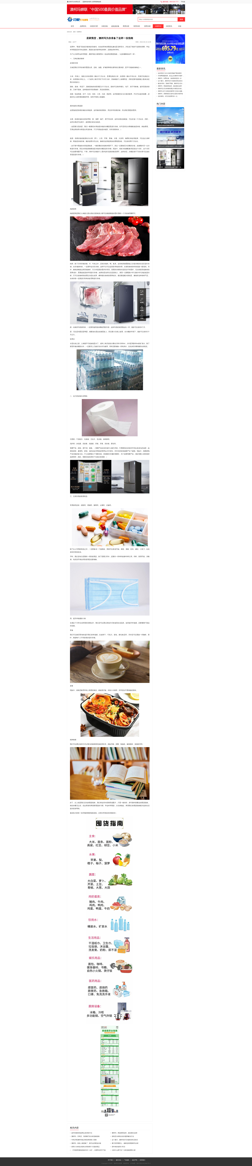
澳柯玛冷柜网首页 (74, 1)
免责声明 (134, 1160)
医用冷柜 (137, 26)
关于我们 (110, 1160)
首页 (72, 26)
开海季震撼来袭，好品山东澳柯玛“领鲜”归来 (171, 76)
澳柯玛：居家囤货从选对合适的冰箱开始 (170, 93)
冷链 (179, 26)
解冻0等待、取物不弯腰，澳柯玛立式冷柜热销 (172, 83)
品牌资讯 (83, 26)
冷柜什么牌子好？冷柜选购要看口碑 (123, 1150)
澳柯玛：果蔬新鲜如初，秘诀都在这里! (124, 1133)
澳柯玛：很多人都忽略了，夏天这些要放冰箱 (86, 1143)
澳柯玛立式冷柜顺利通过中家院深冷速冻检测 (172, 88)
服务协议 (118, 1160)
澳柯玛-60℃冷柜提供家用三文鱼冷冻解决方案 (172, 91)
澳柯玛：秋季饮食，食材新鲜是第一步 (170, 78)
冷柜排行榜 (94, 26)
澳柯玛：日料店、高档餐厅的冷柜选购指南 (85, 1136)
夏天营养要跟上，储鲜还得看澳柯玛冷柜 (125, 1143)
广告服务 (126, 1160)
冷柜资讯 (169, 26)
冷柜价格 (104, 26)
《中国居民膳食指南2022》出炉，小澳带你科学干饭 (88, 1150)
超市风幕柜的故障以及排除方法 (81, 1133)
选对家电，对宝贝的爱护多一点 (167, 96)
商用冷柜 (126, 26)
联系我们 (142, 1160)
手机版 (183, 1)
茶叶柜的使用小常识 (118, 1146)
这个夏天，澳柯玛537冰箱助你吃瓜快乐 (125, 1140)
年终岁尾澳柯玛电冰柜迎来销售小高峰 (84, 1140)
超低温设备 (115, 26)
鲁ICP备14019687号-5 (144, 1163)
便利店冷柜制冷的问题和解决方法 (123, 1136)
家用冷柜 (147, 26)
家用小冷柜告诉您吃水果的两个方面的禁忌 (85, 1146)
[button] (69, 8)
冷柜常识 (158, 26)
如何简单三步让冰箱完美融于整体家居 (170, 73)
